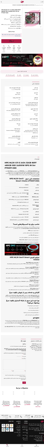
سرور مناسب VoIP (34, 348)
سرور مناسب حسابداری (38, 349)
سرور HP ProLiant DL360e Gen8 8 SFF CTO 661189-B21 (27, 402)
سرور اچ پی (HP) (37, 5)
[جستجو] (1, 2)
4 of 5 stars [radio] (17, 356)
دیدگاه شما (24, 358)
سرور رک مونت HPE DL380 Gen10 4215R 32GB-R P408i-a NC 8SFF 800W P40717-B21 (6, 403)
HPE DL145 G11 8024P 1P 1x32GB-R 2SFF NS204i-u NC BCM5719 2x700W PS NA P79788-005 (38, 403)
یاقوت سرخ (41, 5)
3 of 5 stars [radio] (18, 356)
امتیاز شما (24, 356)
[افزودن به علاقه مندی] (35, 392)
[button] (24, 394)
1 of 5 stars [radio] (20, 356)
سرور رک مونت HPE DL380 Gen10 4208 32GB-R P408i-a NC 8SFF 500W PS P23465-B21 (17, 403)
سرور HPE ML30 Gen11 (35, 345)
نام (25, 370)
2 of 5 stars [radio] (19, 356)
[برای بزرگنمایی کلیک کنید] (41, 27)
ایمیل (12, 370)
